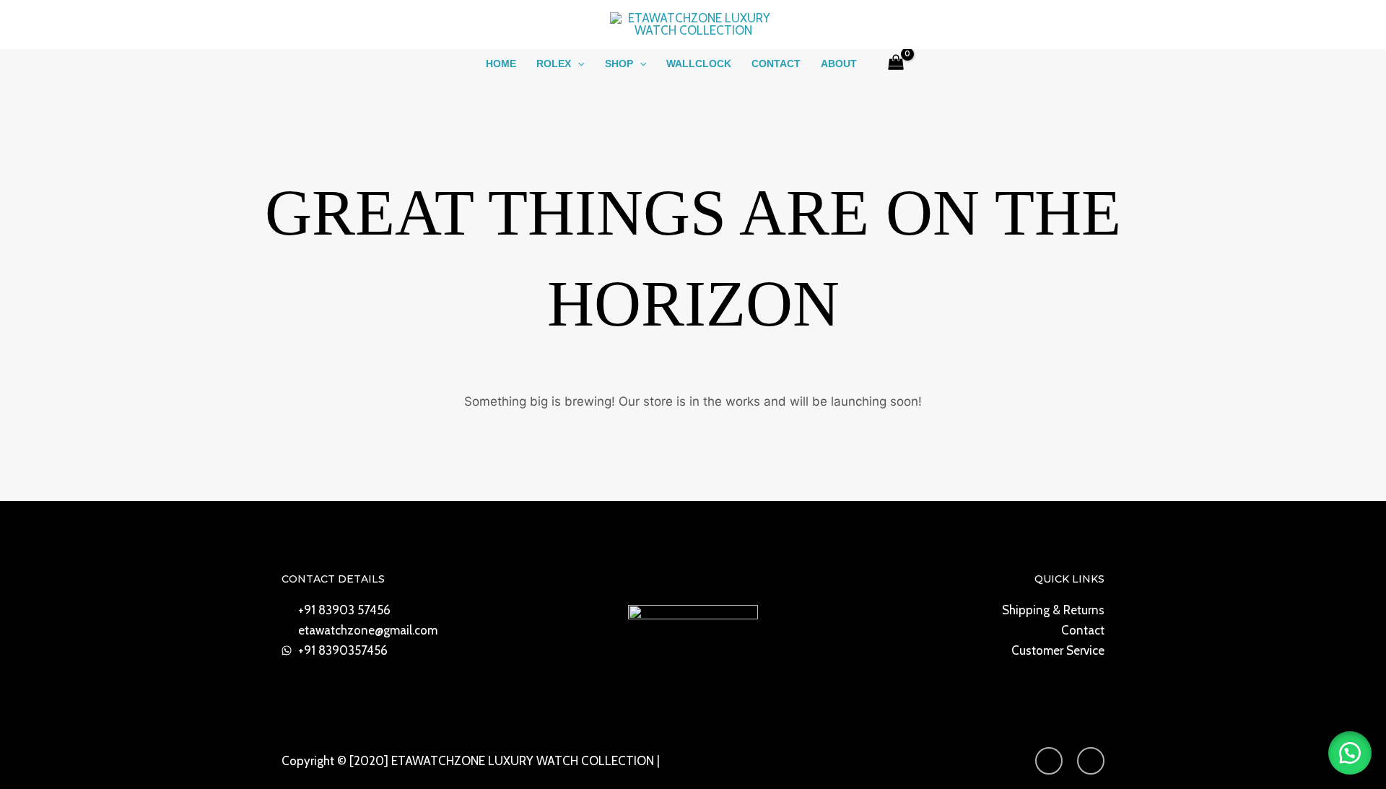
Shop (619, 63)
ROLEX (553, 63)
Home (501, 63)
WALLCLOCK (698, 63)
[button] (577, 63)
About (839, 63)
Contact (776, 63)
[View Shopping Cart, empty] (895, 63)
